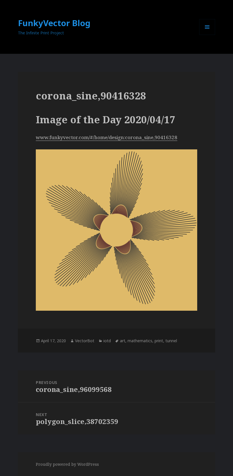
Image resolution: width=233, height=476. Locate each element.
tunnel (171, 340)
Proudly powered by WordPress (67, 464)
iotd (107, 340)
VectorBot (84, 340)
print (159, 340)
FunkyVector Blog (54, 22)
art (122, 340)
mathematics (140, 340)
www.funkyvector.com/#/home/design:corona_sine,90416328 (106, 137)
